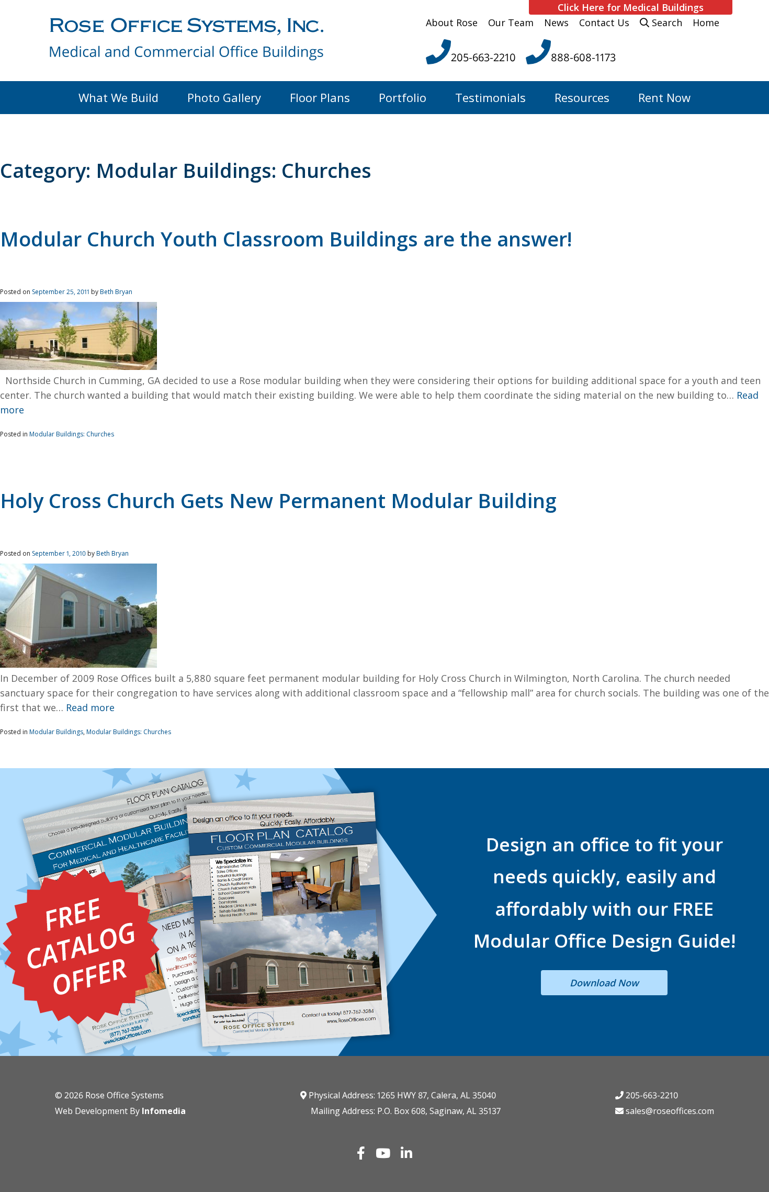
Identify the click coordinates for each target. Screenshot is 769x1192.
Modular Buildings (56, 731)
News (556, 22)
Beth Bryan (116, 291)
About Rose (452, 22)
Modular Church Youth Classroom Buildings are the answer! (286, 238)
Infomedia (164, 1111)
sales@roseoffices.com (669, 1111)
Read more (90, 707)
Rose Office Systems (124, 1095)
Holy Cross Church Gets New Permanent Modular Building (278, 500)
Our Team (511, 22)
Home (706, 22)
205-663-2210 (651, 1095)
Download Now (604, 982)
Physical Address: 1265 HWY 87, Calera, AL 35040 (401, 1095)
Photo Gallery (224, 97)
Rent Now (664, 97)
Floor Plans (320, 97)
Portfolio (402, 97)
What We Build (118, 97)
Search (665, 22)
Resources (582, 97)
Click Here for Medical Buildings (631, 7)
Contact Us (604, 22)
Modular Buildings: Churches (71, 434)
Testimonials (490, 97)
